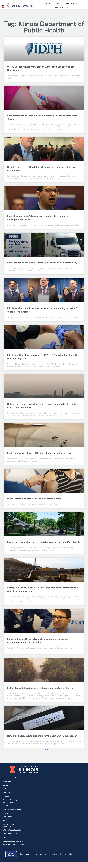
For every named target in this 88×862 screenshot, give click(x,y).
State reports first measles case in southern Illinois (34, 498)
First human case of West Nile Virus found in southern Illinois (39, 453)
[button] (31, 6)
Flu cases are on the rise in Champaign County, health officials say (42, 262)
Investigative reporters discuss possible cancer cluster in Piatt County (43, 542)
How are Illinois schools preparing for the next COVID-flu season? (42, 735)
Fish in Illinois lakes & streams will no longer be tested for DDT (40, 688)
